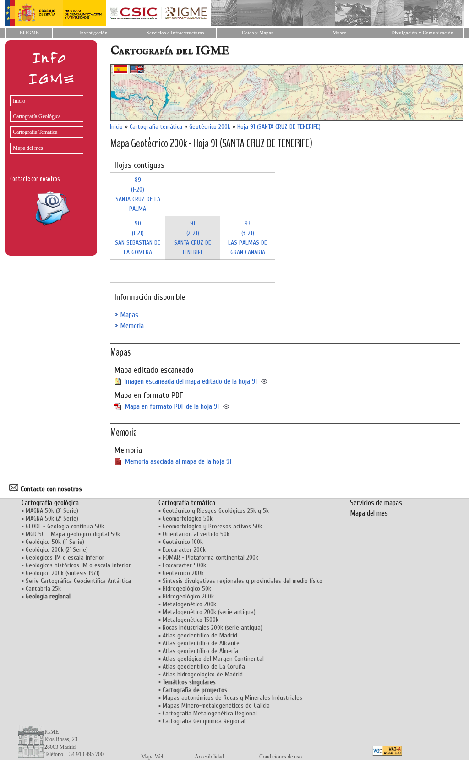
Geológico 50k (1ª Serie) (55, 542)
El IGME (29, 32)
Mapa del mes (28, 148)
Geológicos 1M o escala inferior (65, 557)
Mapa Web (152, 756)
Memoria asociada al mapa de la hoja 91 (178, 461)
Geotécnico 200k (209, 127)
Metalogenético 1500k (190, 620)
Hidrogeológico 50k (187, 589)
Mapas (129, 315)
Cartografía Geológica (36, 116)
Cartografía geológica (50, 503)
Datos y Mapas (257, 32)
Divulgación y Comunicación (422, 32)
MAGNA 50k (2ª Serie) (52, 518)
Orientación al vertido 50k (196, 534)
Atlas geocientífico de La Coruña (204, 666)
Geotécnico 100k (183, 542)
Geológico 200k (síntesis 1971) (63, 573)
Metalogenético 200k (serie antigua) (209, 612)
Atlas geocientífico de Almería (200, 651)
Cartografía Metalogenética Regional (210, 713)
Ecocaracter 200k (184, 550)
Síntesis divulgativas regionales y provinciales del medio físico (242, 581)
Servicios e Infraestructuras (175, 32)
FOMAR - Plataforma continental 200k (210, 557)
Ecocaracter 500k (184, 565)
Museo (340, 32)
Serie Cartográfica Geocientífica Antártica (78, 581)
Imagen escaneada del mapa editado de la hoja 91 (191, 381)
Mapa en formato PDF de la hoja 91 (172, 406)
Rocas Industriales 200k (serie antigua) (212, 627)
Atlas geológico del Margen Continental (213, 659)
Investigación (93, 32)
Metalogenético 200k (189, 604)
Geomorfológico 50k (188, 518)
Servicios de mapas (376, 503)
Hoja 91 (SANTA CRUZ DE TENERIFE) (279, 127)
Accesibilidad (209, 756)
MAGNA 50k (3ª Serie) (52, 511)
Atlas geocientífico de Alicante (201, 643)
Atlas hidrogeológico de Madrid (203, 674)
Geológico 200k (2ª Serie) (57, 550)
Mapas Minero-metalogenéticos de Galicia (216, 705)
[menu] (44, 122)
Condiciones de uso (280, 756)
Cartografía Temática (35, 132)
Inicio (19, 101)
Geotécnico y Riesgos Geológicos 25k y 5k (216, 511)
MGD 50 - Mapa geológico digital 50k (73, 534)
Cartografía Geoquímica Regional (204, 721)
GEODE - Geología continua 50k (65, 526)
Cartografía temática (156, 127)
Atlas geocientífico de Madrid (200, 635)
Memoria (132, 326)
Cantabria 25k (43, 589)
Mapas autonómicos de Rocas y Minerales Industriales (232, 698)
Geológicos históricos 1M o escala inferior (78, 565)
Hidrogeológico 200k (188, 596)
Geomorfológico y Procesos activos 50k (212, 526)
